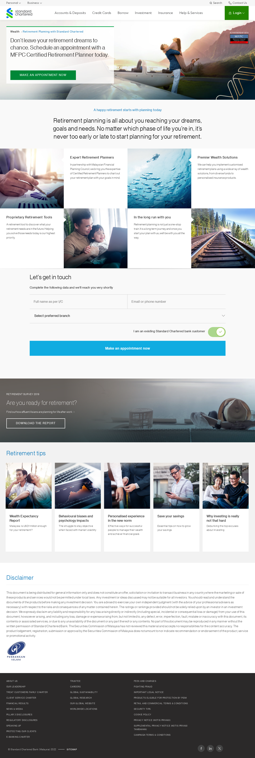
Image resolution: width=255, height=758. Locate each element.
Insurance (165, 13)
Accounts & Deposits (70, 13)
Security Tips (142, 709)
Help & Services (191, 13)
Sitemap (72, 750)
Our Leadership (15, 687)
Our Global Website (82, 704)
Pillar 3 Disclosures (19, 715)
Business (33, 3)
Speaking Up (13, 726)
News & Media (14, 709)
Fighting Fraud (143, 687)
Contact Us (239, 3)
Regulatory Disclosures (22, 720)
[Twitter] (219, 748)
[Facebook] (201, 748)
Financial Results (17, 704)
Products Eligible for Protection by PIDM (160, 698)
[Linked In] (210, 748)
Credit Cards (101, 13)
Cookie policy (142, 715)
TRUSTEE (75, 681)
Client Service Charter (21, 698)
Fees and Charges (145, 681)
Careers (75, 687)
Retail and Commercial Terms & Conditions (161, 704)
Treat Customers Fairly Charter (27, 692)
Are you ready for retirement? (41, 403)
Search (217, 3)
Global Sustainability (84, 692)
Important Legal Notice (149, 692)
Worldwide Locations (83, 709)
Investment (143, 13)
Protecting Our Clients (21, 731)
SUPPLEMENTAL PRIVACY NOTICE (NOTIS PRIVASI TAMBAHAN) (161, 727)
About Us (12, 681)
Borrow (123, 13)
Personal (12, 3)
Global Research (81, 698)
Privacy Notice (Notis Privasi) (152, 720)
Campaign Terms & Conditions (152, 735)
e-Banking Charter (18, 737)
